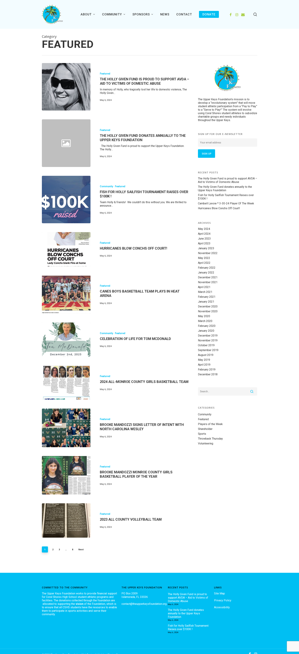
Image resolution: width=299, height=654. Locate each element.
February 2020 (206, 326)
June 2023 (204, 238)
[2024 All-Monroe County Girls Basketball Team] (66, 383)
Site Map (219, 593)
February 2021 (206, 296)
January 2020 (206, 330)
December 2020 (208, 306)
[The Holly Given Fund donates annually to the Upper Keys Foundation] (140, 143)
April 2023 (204, 243)
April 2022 (204, 262)
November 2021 (208, 282)
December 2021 (208, 277)
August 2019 (205, 355)
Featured (105, 73)
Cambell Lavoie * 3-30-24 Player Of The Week (226, 203)
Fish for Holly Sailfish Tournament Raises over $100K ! (226, 196)
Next (81, 549)
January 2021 (206, 301)
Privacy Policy (222, 600)
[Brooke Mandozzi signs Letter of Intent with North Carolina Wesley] (66, 428)
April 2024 (204, 233)
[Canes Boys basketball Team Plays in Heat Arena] (66, 294)
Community (106, 186)
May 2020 (204, 316)
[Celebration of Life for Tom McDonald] (66, 339)
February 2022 (206, 267)
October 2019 (206, 345)
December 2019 (208, 335)
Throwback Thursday (210, 438)
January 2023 (206, 248)
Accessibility (222, 607)
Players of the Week (210, 424)
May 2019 (204, 359)
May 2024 (204, 229)
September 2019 (208, 350)
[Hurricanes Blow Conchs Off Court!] (66, 249)
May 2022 (204, 258)
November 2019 (208, 340)
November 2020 (208, 311)
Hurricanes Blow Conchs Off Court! (219, 208)
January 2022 (206, 272)
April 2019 (204, 364)
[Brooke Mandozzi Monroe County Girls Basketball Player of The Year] (66, 475)
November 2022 (208, 253)
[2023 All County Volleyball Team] (66, 520)
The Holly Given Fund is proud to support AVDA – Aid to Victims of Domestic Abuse (227, 180)
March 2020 (205, 321)
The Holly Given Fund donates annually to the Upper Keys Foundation (225, 188)
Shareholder (205, 429)
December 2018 (208, 374)
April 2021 (204, 287)
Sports (202, 433)
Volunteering (205, 443)
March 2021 (205, 292)
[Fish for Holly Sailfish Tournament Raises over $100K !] (66, 199)
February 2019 (206, 369)
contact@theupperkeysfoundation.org (144, 604)
